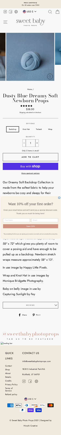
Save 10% (30, 226)
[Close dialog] (59, 198)
